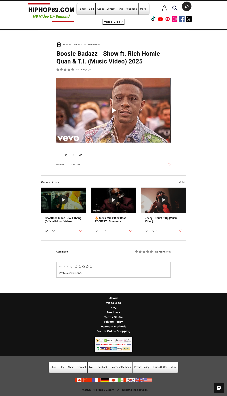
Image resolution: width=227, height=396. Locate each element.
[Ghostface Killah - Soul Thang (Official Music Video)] (63, 200)
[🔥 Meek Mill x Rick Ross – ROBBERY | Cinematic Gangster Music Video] (113, 200)
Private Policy (113, 321)
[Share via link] (80, 155)
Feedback (113, 312)
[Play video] (113, 110)
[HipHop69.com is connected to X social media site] (189, 19)
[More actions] (169, 44)
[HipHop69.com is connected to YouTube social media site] (160, 19)
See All (182, 181)
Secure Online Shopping (113, 331)
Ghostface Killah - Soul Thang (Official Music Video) (63, 219)
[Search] (174, 8)
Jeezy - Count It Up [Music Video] (161, 219)
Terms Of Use (113, 317)
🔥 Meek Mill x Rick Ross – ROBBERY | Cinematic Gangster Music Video (111, 219)
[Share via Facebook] (57, 155)
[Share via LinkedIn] (72, 155)
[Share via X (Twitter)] (65, 155)
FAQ (113, 307)
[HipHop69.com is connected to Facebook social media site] (182, 19)
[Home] (186, 6)
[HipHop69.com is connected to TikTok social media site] (153, 19)
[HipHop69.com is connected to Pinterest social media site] (167, 19)
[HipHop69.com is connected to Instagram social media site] (174, 19)
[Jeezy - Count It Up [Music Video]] (163, 200)
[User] (165, 8)
